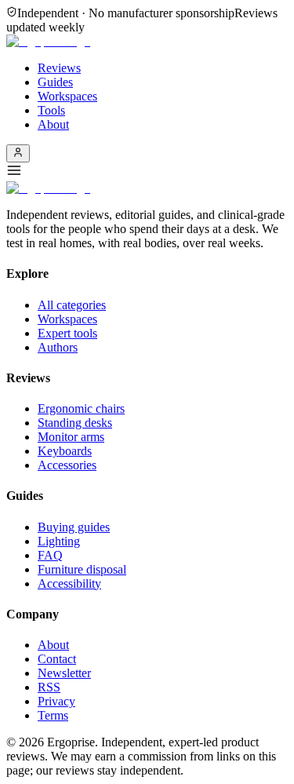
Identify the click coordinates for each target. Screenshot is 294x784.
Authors (58, 347)
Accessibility (69, 583)
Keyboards (65, 451)
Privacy (56, 701)
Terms (53, 715)
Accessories (67, 465)
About (53, 124)
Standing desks (75, 422)
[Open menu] (147, 171)
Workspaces (67, 96)
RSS (49, 687)
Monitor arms (71, 436)
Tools (51, 110)
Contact (57, 658)
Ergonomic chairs (81, 408)
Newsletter (64, 673)
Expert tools (67, 333)
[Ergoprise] (48, 41)
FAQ (50, 555)
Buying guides (74, 527)
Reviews (59, 68)
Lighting (59, 541)
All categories (72, 305)
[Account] (18, 153)
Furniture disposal (82, 569)
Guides (55, 82)
